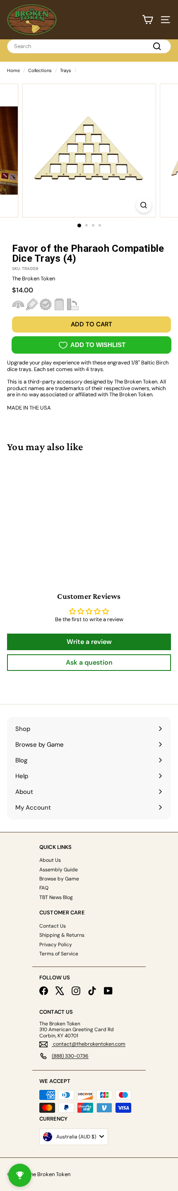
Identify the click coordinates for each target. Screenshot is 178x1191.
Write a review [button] (89, 641)
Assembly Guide (58, 869)
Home (13, 70)
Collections (40, 70)
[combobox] (89, 46)
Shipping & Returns (61, 935)
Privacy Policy (55, 944)
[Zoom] (143, 205)
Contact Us (52, 926)
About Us (50, 860)
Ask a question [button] (89, 662)
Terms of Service (58, 953)
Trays (65, 70)
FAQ (43, 888)
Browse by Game (59, 878)
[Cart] (147, 19)
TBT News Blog (56, 897)
